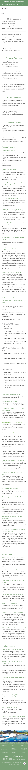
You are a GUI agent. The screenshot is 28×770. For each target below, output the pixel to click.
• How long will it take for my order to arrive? (13, 61)
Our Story (23, 746)
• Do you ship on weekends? (9, 64)
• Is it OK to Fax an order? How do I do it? (12, 28)
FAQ (2, 748)
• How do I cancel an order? (9, 23)
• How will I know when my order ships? (11, 73)
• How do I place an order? (8, 21)
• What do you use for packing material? (12, 86)
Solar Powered (24, 748)
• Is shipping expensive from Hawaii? (11, 72)
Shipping (2, 746)
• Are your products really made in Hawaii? (12, 141)
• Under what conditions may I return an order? (13, 103)
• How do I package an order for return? (12, 105)
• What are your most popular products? (12, 132)
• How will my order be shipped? (10, 66)
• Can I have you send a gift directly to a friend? (14, 84)
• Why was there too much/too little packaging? (14, 88)
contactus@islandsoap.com (14, 260)
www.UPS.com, (8, 465)
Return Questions (14, 97)
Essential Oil (13, 752)
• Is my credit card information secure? (11, 39)
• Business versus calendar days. (10, 62)
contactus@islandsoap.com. (9, 543)
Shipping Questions (14, 58)
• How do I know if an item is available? (11, 34)
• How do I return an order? (9, 102)
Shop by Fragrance (14, 749)
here (3, 703)
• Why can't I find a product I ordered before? (13, 125)
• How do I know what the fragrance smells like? (14, 130)
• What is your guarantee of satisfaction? (12, 100)
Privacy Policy (4, 749)
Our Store (23, 751)
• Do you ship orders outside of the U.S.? (12, 50)
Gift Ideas (13, 748)
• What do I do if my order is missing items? (12, 114)
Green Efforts (24, 749)
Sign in (23, 759)
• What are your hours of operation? (11, 48)
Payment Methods (5, 751)
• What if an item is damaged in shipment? (12, 113)
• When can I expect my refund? (10, 111)
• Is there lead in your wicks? (9, 139)
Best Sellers (13, 703)
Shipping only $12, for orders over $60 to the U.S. (14, 1)
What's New (13, 751)
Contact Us (23, 752)
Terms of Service (4, 752)
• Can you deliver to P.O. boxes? (10, 78)
